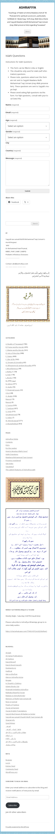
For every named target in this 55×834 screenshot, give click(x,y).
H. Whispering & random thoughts (19, 365)
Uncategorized (11, 414)
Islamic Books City (12, 686)
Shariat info (10, 720)
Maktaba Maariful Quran (15, 692)
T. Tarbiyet (10, 408)
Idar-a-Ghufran (11, 674)
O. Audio (9, 387)
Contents (9, 442)
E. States (9, 356)
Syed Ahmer (10, 723)
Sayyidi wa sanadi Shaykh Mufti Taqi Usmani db (24, 717)
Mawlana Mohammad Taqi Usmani (19, 457)
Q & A (8, 393)
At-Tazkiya (10, 659)
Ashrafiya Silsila (12, 439)
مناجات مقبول (10, 744)
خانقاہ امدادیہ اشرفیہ (13, 729)
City (7, 143)
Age (11, 120)
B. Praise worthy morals (15, 347)
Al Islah (8, 653)
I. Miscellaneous (12, 368)
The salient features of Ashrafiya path (20, 470)
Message (14, 158)
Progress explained (13, 460)
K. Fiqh (8, 375)
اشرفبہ (8, 726)
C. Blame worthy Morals (15, 350)
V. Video (9, 417)
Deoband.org (11, 668)
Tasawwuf (10, 466)
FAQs (8, 445)
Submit (27, 191)
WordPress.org (11, 772)
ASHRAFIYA (27, 7)
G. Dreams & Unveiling (14, 362)
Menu (28, 31)
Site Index (9, 463)
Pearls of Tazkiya (12, 705)
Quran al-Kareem (12, 708)
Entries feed (10, 766)
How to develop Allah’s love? (17, 451)
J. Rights (9, 371)
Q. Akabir (9, 396)
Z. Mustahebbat (12, 424)
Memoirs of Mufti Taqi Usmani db (18, 699)
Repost (8, 399)
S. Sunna (9, 405)
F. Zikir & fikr (10, 359)
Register (9, 760)
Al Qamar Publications (14, 656)
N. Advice (9, 384)
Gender (13, 131)
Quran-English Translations (16, 711)
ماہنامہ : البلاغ (11, 738)
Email (12, 112)
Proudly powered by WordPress (17, 827)
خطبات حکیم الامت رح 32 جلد (16, 732)
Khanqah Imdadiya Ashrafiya (17, 689)
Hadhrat (9, 671)
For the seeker (11, 448)
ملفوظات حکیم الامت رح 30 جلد (17, 741)
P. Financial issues (13, 390)
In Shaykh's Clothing (13, 683)
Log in (8, 763)
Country (13, 150)
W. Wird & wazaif (12, 420)
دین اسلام (9, 735)
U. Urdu (8, 411)
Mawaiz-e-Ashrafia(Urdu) (15, 695)
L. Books (9, 378)
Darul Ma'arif (11, 662)
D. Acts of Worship (13, 353)
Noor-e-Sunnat (11, 702)
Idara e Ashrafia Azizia (14, 677)
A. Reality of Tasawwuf (14, 344)
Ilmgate (8, 680)
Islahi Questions (12, 454)
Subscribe (12, 805)
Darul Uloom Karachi (13, 665)
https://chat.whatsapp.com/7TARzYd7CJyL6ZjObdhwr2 (26, 631)
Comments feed (12, 769)
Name (12, 105)
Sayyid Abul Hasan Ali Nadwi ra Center (20, 714)
